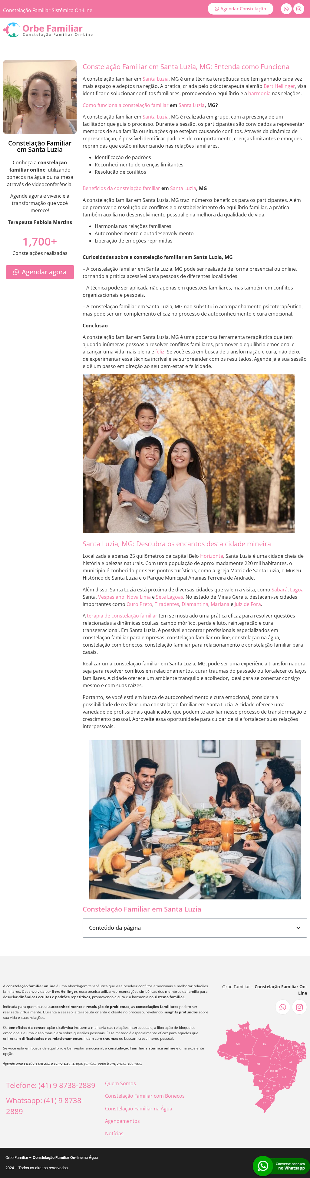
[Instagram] (298, 8)
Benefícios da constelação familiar (121, 188)
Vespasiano (111, 597)
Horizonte (211, 556)
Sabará (280, 589)
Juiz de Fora (248, 604)
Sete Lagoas (169, 597)
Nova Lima (139, 597)
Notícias (114, 1133)
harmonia (259, 93)
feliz (159, 351)
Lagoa (297, 589)
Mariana (220, 604)
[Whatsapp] (286, 8)
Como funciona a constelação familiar (126, 105)
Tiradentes (167, 604)
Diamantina (195, 604)
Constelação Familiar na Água (138, 1108)
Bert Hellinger (279, 86)
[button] (298, 927)
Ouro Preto (139, 604)
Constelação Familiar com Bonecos (145, 1096)
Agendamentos (122, 1121)
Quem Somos (120, 1083)
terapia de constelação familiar (122, 615)
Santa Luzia (156, 78)
